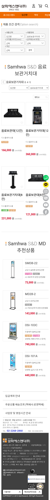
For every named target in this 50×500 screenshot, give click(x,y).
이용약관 (7, 492)
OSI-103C (31, 325)
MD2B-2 (30, 294)
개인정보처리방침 (30, 492)
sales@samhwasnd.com (20, 456)
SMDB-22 (31, 263)
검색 (46, 6)
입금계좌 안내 (12, 395)
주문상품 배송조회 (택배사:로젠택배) (24, 404)
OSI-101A (31, 356)
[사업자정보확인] (16, 448)
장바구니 (40, 6)
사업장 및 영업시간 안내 (18, 413)
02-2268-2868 (32, 454)
